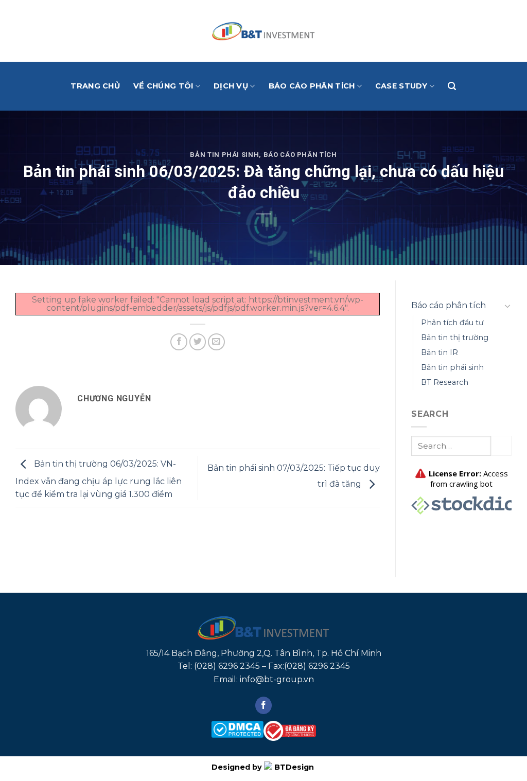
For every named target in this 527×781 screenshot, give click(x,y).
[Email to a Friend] (216, 341)
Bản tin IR (439, 352)
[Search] (452, 86)
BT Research (444, 382)
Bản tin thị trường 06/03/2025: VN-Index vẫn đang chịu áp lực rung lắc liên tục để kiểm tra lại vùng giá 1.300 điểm (98, 479)
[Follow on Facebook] (263, 705)
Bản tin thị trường (454, 337)
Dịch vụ (231, 86)
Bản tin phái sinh (224, 154)
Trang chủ (95, 86)
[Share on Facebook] (178, 341)
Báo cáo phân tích (312, 86)
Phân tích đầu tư (452, 322)
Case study (401, 86)
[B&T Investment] (263, 31)
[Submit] (501, 446)
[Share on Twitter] (197, 341)
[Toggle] (507, 305)
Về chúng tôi (163, 86)
